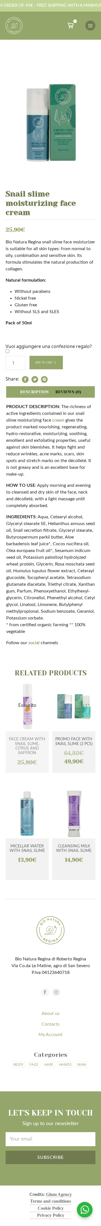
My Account (50, 1034)
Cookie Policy (51, 1208)
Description (34, 392)
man (81, 1064)
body (18, 1064)
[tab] (34, 392)
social (34, 643)
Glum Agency (59, 1194)
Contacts (50, 1024)
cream (58, 420)
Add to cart (43, 362)
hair (48, 1064)
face (33, 1064)
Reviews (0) (68, 392)
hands (65, 1064)
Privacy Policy (50, 1215)
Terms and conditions (50, 1201)
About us (50, 1013)
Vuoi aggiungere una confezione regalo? (49, 346)
